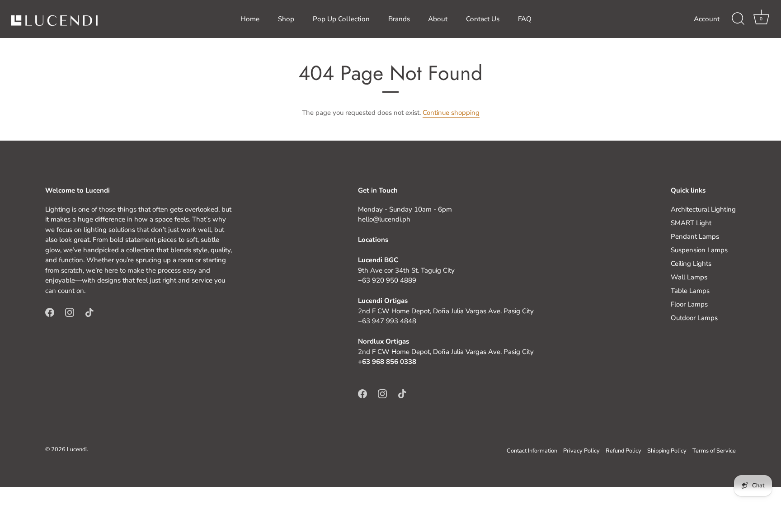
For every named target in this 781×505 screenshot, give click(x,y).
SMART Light (691, 222)
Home (249, 19)
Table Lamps (690, 290)
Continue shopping (451, 112)
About (437, 19)
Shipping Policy (667, 451)
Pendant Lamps (695, 236)
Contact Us (482, 19)
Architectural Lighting (703, 209)
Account (707, 19)
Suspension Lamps (699, 250)
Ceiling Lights (691, 263)
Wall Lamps (689, 277)
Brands (399, 19)
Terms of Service (714, 451)
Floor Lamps (689, 304)
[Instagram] (69, 311)
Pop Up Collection (341, 19)
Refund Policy (623, 451)
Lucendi (77, 449)
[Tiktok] (89, 311)
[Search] (738, 19)
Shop (286, 19)
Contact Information (532, 451)
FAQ (525, 19)
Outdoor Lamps (694, 317)
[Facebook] (49, 311)
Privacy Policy (581, 451)
